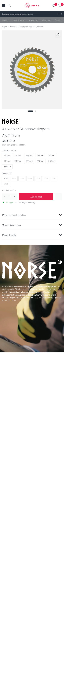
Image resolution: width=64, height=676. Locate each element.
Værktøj (5, 20)
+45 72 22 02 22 (40, 14)
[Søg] (9, 5)
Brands (58, 20)
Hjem (4, 26)
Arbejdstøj (33, 20)
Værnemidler (19, 20)
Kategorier (46, 20)
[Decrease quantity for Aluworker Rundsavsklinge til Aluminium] (4, 196)
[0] (59, 5)
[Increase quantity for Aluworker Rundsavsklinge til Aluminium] (14, 196)
